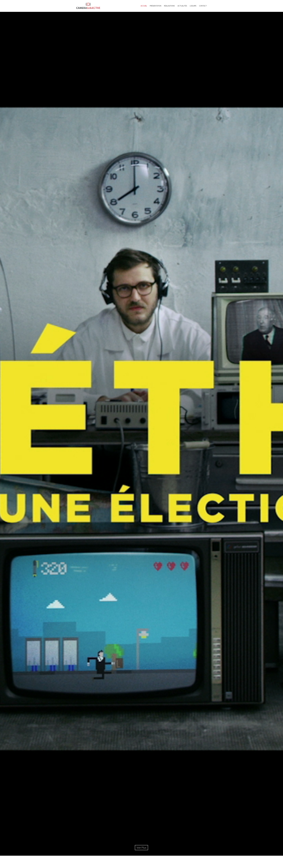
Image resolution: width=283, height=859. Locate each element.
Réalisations (169, 6)
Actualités (182, 6)
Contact (203, 6)
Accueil (144, 6)
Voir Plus (141, 847)
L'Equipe (193, 6)
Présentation (155, 6)
